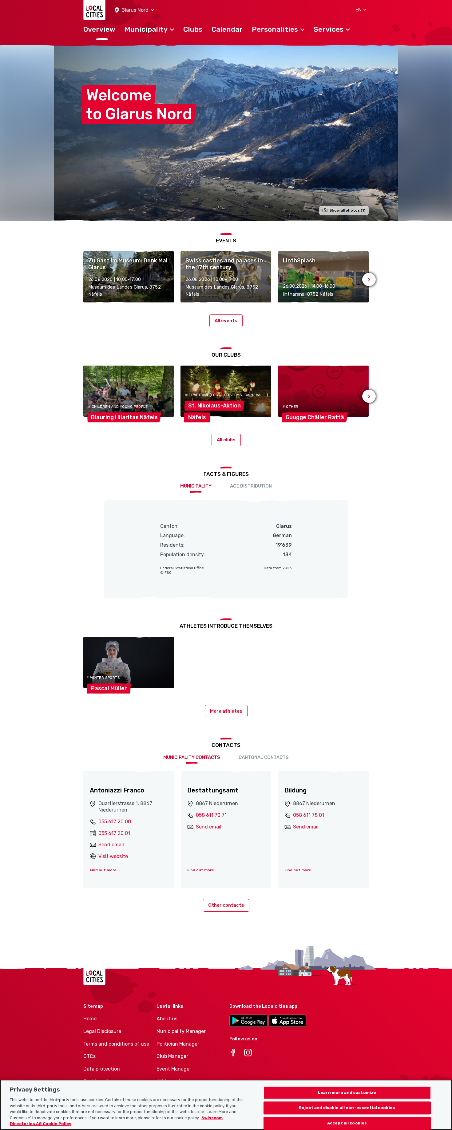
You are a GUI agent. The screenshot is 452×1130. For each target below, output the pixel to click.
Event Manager (174, 1069)
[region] (226, 1105)
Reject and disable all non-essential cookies (347, 1108)
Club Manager (172, 1056)
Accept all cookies (347, 1123)
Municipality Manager (181, 1031)
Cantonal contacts (264, 757)
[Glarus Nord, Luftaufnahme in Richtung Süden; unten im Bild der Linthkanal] (226, 132)
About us (167, 1019)
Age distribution (251, 486)
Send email (111, 845)
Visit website (113, 856)
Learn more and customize (347, 1092)
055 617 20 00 (114, 821)
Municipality (196, 486)
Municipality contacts (191, 757)
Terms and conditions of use (116, 1044)
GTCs (89, 1056)
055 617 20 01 (114, 833)
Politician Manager (178, 1044)
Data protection (101, 1069)
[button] (134, 10)
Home (90, 1019)
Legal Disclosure (102, 1031)
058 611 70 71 (211, 815)
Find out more (103, 870)
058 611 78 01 (308, 815)
